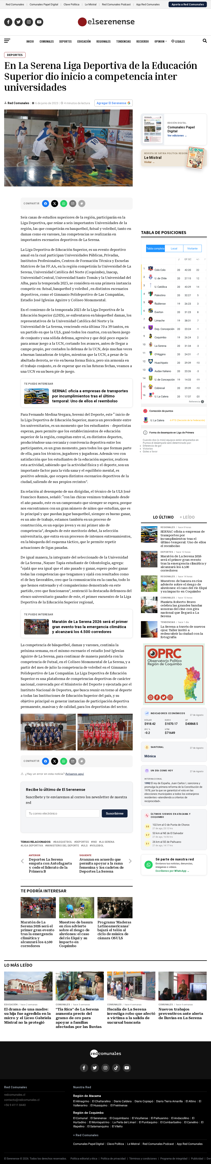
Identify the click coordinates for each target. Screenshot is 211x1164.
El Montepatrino (99, 1122)
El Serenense (98, 1118)
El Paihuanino (159, 1118)
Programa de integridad (173, 1158)
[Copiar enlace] (81, 203)
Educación (84, 41)
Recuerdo (142, 41)
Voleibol (97, 845)
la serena (107, 842)
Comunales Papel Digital (44, 4)
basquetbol (63, 842)
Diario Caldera (123, 1101)
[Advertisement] (174, 196)
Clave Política (71, 4)
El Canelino (191, 1122)
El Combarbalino (170, 1122)
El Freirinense (118, 1105)
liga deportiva (32, 845)
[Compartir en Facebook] (45, 203)
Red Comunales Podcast (116, 4)
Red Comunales (15, 4)
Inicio (30, 41)
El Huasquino (98, 1105)
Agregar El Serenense (111, 103)
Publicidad (197, 1158)
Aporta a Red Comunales (188, 4)
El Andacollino (180, 1118)
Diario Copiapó (144, 1101)
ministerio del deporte (63, 845)
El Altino (191, 1101)
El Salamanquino (98, 1126)
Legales (180, 41)
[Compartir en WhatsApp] (63, 203)
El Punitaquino (148, 1122)
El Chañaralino (101, 1101)
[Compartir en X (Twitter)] (54, 203)
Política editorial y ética (83, 1158)
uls (85, 845)
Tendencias (123, 41)
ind (95, 842)
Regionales (103, 41)
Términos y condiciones (143, 1158)
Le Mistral (90, 4)
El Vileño (117, 1126)
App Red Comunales (148, 4)
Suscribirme (114, 813)
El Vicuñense (140, 1118)
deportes (82, 842)
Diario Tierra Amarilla (169, 1101)
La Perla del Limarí (124, 1122)
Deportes (65, 41)
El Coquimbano (119, 1118)
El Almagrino (81, 1101)
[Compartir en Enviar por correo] (72, 203)
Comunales (47, 41)
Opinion (159, 41)
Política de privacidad (113, 1158)
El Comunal (80, 1118)
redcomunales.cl (14, 1094)
